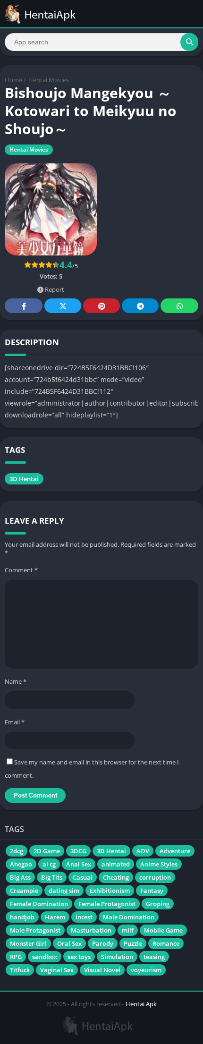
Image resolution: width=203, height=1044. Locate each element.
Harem (55, 917)
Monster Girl (28, 943)
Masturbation (91, 930)
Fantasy (151, 890)
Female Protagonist (106, 904)
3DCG (78, 851)
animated (116, 864)
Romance (165, 943)
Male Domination (128, 917)
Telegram (140, 305)
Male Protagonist (35, 930)
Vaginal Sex (57, 970)
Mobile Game (163, 930)
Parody (102, 943)
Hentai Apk (141, 1004)
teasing (154, 956)
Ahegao (21, 864)
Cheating (116, 877)
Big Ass (20, 877)
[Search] (189, 42)
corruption (155, 877)
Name (15, 681)
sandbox (44, 956)
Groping (157, 904)
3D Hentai (24, 479)
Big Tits (51, 877)
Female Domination (39, 904)
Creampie (24, 890)
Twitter (62, 305)
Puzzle (133, 943)
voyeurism (146, 970)
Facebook (23, 305)
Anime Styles (159, 864)
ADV (142, 851)
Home (13, 80)
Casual (83, 877)
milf (128, 930)
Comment (21, 570)
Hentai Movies (48, 80)
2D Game (47, 851)
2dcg (16, 851)
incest (84, 917)
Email (15, 722)
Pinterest (101, 305)
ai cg (49, 864)
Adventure (175, 851)
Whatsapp (179, 305)
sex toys (79, 956)
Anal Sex (78, 864)
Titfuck (20, 970)
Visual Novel (102, 970)
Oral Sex (69, 943)
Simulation (117, 956)
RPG (16, 956)
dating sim (64, 890)
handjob (22, 917)
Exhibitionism (110, 890)
